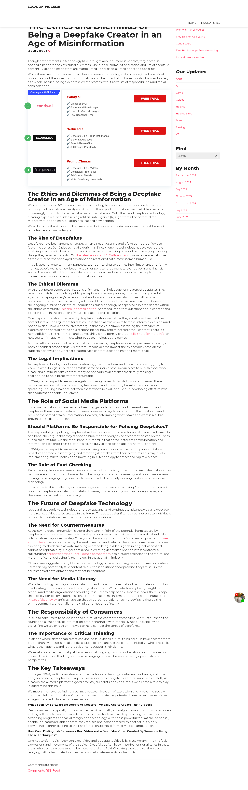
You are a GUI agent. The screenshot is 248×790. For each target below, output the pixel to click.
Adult (179, 78)
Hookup (180, 106)
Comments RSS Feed (44, 770)
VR (178, 134)
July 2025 (181, 189)
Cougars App (183, 43)
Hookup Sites (210, 22)
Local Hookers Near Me (190, 57)
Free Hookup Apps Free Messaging (197, 50)
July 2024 (181, 210)
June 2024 (182, 217)
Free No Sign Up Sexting (190, 36)
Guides (180, 99)
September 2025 (186, 175)
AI (49, 50)
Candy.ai (74, 97)
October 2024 (184, 196)
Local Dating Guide (44, 7)
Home (192, 22)
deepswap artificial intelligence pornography (79, 554)
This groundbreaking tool (78, 309)
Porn (179, 120)
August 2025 (183, 182)
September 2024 (186, 203)
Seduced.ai (76, 129)
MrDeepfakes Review (43, 599)
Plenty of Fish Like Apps (190, 29)
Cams (179, 92)
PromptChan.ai (79, 161)
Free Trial (150, 98)
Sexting (180, 127)
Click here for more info (148, 333)
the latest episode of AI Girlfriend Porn (103, 255)
